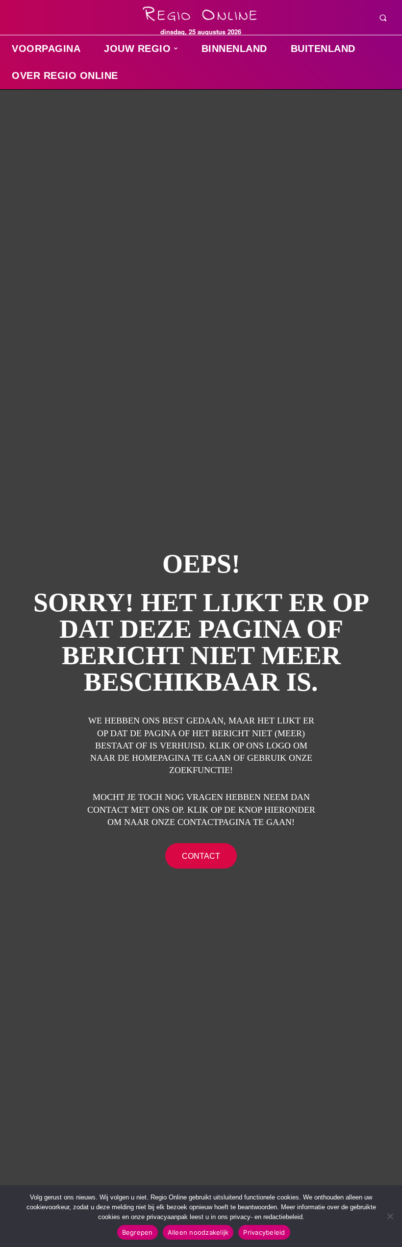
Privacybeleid (264, 1232)
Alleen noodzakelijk (198, 1232)
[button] (383, 17)
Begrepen (137, 1232)
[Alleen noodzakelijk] (390, 1216)
